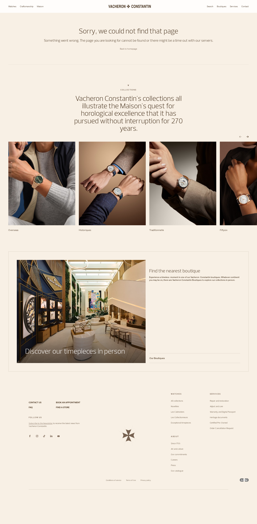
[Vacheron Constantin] (128, 6)
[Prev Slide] (240, 137)
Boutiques (221, 6)
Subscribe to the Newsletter (41, 423)
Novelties (175, 406)
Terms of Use (131, 480)
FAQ (31, 407)
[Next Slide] (247, 137)
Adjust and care (216, 406)
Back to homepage (128, 49)
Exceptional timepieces (181, 422)
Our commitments (179, 454)
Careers (174, 460)
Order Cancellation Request (222, 428)
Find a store (62, 407)
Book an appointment (68, 402)
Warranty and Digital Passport (223, 412)
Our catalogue (177, 471)
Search (210, 6)
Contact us (35, 402)
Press (173, 465)
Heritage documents (218, 417)
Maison (40, 6)
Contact (245, 6)
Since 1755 (175, 443)
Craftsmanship (26, 6)
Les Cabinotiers (177, 412)
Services (234, 6)
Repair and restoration (219, 401)
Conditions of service (113, 480)
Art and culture (177, 449)
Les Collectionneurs (179, 417)
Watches (12, 6)
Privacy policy (146, 480)
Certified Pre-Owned (218, 422)
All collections (177, 401)
